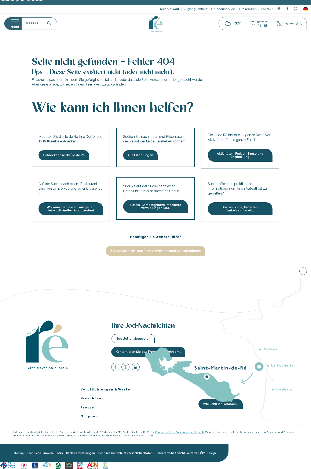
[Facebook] (115, 368)
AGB (60, 453)
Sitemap (18, 453)
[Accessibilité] (287, 14)
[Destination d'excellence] (24, 465)
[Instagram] (125, 368)
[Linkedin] (136, 368)
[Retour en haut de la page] (303, 271)
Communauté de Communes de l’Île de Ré (180, 431)
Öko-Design (208, 453)
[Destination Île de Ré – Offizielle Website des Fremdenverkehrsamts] (155, 29)
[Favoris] (295, 15)
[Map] (279, 14)
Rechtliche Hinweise (40, 453)
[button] (306, 14)
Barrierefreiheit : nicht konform (176, 453)
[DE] (306, 14)
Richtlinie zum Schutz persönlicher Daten (125, 453)
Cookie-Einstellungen (80, 453)
